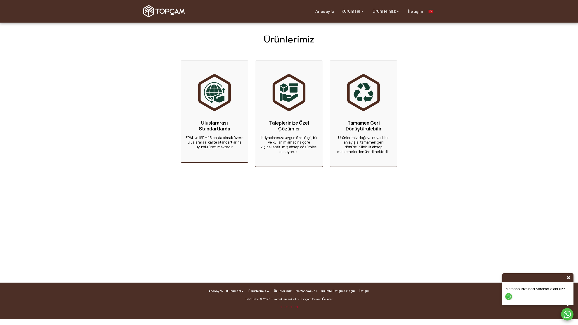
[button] (353, 11)
